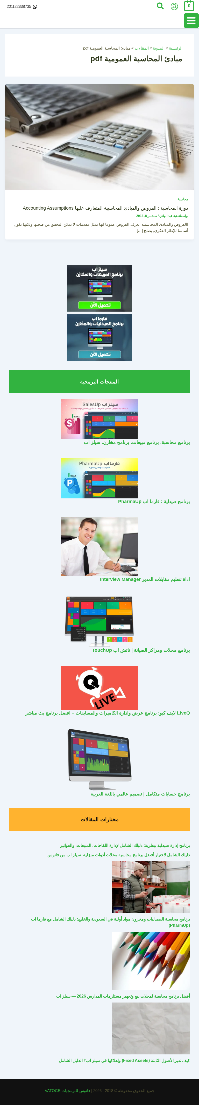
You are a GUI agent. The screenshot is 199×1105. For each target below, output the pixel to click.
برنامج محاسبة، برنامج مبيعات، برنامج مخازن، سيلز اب (137, 442)
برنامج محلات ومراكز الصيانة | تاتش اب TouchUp (141, 650)
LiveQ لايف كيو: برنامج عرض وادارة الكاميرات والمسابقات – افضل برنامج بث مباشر (107, 713)
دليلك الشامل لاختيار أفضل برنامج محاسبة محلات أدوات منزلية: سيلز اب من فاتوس (118, 855)
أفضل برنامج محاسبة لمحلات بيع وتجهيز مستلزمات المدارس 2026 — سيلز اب (123, 996)
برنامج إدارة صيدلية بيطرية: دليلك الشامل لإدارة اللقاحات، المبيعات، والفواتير (125, 845)
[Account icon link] (174, 6)
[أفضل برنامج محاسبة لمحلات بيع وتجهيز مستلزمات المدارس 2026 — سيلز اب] (151, 961)
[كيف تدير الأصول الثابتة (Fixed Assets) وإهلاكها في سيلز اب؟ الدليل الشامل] (151, 1028)
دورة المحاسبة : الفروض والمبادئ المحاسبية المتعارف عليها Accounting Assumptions (105, 208)
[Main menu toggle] (191, 20)
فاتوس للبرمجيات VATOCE (68, 1091)
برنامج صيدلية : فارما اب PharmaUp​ (154, 501)
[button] (160, 6)
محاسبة (182, 199)
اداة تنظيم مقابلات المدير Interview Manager (145, 579)
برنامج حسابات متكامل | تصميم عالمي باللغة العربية (140, 794)
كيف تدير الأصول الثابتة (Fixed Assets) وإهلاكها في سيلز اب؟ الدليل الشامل (124, 1060)
